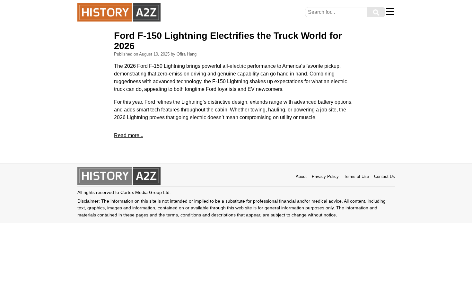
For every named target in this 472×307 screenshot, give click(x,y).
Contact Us (384, 176)
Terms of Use (356, 176)
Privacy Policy (325, 176)
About (301, 176)
